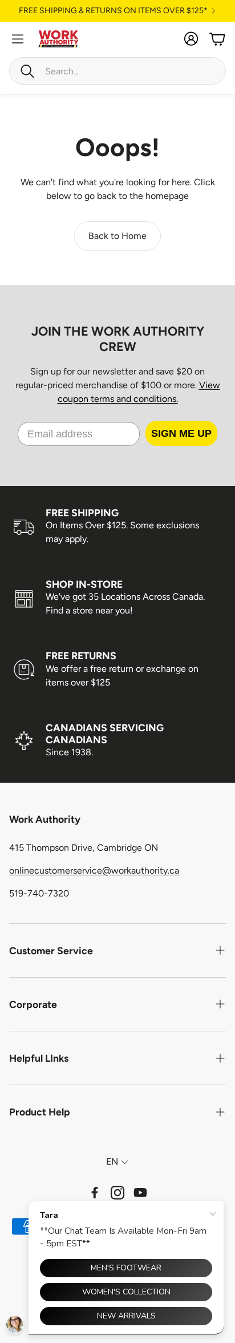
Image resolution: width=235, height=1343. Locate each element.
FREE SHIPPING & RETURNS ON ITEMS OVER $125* (113, 11)
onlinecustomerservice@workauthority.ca (94, 870)
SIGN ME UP (181, 433)
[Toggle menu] (17, 38)
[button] (117, 71)
